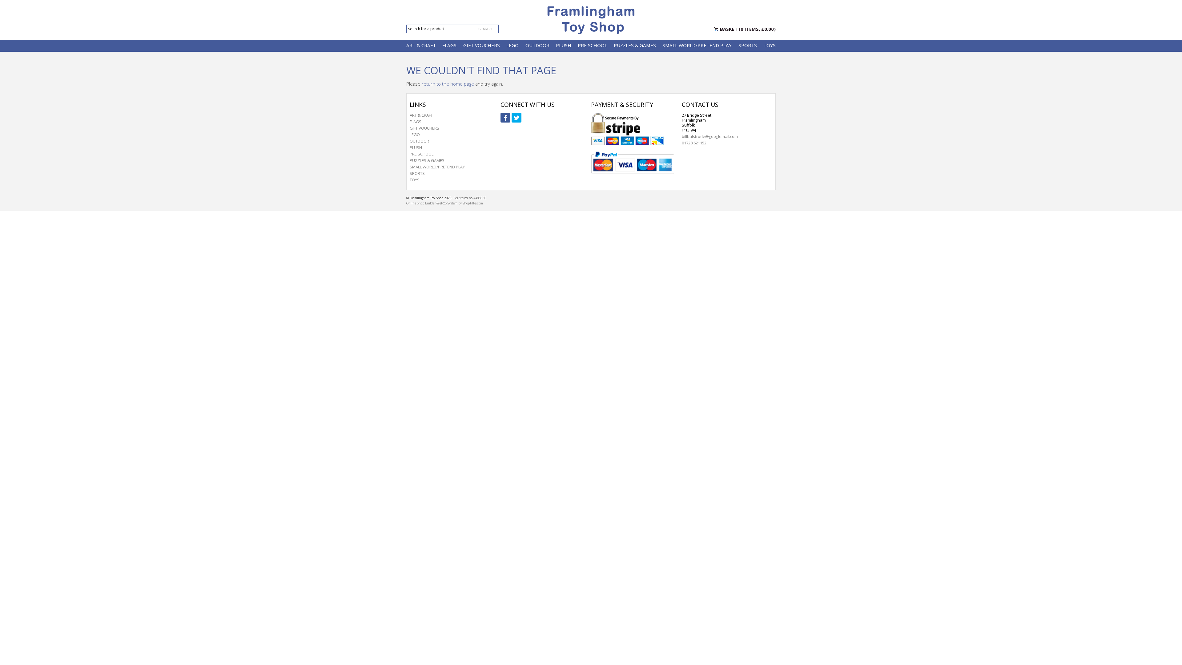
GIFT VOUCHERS (481, 45)
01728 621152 (694, 143)
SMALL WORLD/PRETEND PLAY (697, 45)
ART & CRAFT (421, 45)
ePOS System (448, 203)
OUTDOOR (537, 45)
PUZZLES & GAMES (635, 45)
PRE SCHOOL (592, 45)
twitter (516, 118)
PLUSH (563, 45)
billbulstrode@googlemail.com (710, 136)
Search (485, 29)
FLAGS (449, 45)
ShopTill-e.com (473, 203)
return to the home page (448, 84)
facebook (505, 118)
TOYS (769, 45)
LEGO (512, 45)
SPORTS (747, 45)
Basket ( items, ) (748, 29)
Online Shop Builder (421, 203)
